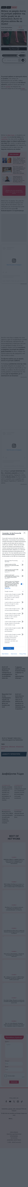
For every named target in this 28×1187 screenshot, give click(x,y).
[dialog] (14, 593)
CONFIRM (8, 648)
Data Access (14, 653)
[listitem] (14, 561)
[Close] (24, 533)
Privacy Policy (22, 653)
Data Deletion (5, 653)
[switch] (22, 565)
